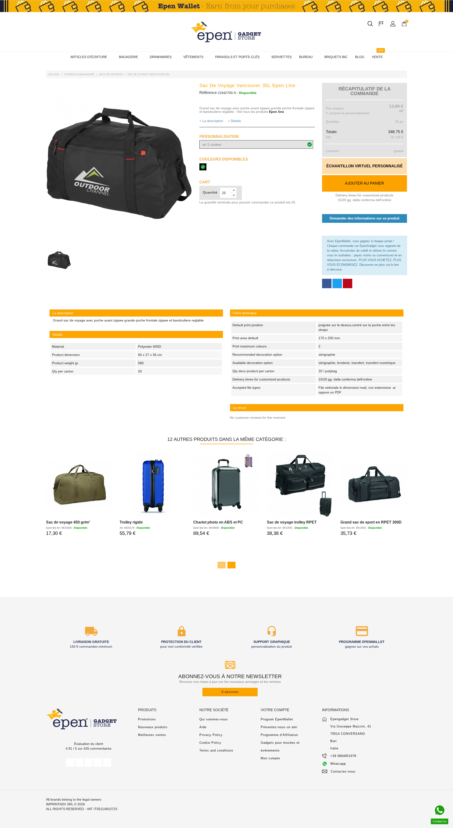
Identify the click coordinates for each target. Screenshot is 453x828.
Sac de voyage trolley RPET (292, 522)
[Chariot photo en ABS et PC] (226, 484)
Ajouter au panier (364, 183)
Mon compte (270, 758)
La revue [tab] (239, 408)
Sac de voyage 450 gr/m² (68, 522)
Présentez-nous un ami (279, 727)
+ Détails (234, 121)
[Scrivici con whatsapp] (439, 810)
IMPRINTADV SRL (59, 804)
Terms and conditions (216, 750)
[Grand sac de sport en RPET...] (373, 484)
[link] (316, 313)
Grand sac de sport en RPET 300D (371, 522)
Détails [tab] (57, 334)
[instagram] (98, 762)
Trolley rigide (131, 522)
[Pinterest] (347, 283)
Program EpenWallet (277, 719)
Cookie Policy (210, 742)
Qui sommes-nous (213, 719)
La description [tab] (62, 313)
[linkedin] (107, 762)
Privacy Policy (210, 735)
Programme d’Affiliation (279, 735)
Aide (202, 727)
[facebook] (70, 762)
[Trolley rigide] (153, 484)
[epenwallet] (226, 6)
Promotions (147, 719)
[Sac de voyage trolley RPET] (300, 484)
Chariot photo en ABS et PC (218, 522)
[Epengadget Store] (88, 719)
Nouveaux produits (153, 727)
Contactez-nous (343, 771)
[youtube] (88, 762)
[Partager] (326, 283)
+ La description (211, 121)
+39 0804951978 (343, 756)
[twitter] (79, 762)
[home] (226, 31)
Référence (208, 93)
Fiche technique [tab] (245, 313)
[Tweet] (337, 283)
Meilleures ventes (152, 735)
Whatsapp (338, 763)
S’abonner (230, 692)
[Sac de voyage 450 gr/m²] (79, 484)
